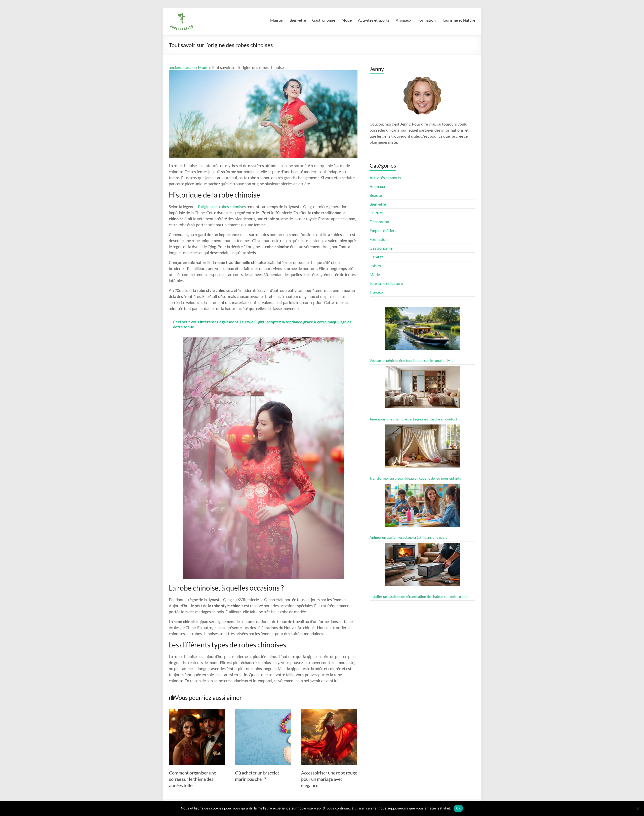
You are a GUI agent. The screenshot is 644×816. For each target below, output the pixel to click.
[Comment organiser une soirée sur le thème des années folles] (197, 711)
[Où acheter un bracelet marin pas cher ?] (263, 711)
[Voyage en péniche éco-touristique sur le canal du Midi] (422, 330)
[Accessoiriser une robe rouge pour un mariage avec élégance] (329, 711)
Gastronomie (323, 20)
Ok (458, 808)
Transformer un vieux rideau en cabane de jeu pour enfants (415, 478)
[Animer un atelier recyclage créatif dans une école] (422, 507)
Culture (376, 212)
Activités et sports (373, 20)
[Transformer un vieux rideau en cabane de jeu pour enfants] (422, 448)
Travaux (376, 292)
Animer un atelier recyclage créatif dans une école (408, 537)
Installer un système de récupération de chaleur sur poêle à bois (419, 596)
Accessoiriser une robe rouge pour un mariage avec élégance (329, 779)
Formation (427, 20)
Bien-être (298, 20)
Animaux (403, 20)
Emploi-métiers (383, 230)
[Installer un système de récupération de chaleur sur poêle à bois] (422, 566)
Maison (276, 20)
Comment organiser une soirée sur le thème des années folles (192, 779)
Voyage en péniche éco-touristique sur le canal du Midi (412, 360)
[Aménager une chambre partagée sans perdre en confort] (422, 389)
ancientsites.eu (182, 67)
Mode (346, 20)
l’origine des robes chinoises (222, 206)
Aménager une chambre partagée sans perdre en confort (413, 419)
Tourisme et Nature (458, 20)
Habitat (376, 256)
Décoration (379, 221)
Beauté (376, 195)
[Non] (637, 808)
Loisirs (375, 265)
